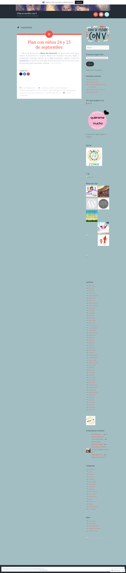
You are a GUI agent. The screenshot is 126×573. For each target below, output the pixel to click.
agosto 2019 (92, 298)
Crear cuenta (92, 521)
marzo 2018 (92, 318)
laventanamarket (61, 88)
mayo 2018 (92, 313)
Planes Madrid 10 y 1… (97, 455)
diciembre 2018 (93, 303)
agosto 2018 (92, 308)
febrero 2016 (92, 380)
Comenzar (79, 2)
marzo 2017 (92, 348)
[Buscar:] (97, 47)
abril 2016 (91, 375)
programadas (24, 61)
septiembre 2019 (93, 295)
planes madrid (92, 494)
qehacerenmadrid (55, 90)
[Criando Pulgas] (91, 192)
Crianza (91, 472)
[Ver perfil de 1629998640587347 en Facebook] (87, 103)
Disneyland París (93, 80)
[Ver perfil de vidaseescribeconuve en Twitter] (89, 103)
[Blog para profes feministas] (103, 228)
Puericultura (92, 501)
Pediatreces (92, 487)
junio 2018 (91, 310)
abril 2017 (91, 345)
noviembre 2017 (93, 328)
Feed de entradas (93, 526)
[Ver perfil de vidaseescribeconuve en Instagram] (91, 103)
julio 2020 (91, 288)
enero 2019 (92, 300)
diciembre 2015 (93, 385)
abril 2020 (91, 291)
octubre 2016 (92, 360)
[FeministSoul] (103, 216)
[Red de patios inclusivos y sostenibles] (91, 204)
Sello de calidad (93, 506)
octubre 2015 (92, 390)
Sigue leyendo (57, 63)
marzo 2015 (92, 407)
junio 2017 (91, 340)
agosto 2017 (92, 335)
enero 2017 (92, 353)
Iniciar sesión (92, 523)
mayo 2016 (92, 372)
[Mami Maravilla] (91, 216)
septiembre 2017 (93, 333)
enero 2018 (92, 323)
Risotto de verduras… (97, 444)
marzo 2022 (92, 286)
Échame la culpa (93, 92)
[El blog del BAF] (103, 192)
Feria (51, 58)
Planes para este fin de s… (99, 457)
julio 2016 (91, 367)
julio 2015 (91, 397)
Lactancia (91, 479)
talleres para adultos (37, 93)
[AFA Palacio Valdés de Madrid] (103, 241)
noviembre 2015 (93, 387)
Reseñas (91, 504)
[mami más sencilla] (103, 204)
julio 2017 (91, 338)
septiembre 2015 (93, 392)
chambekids (45, 88)
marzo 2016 (92, 377)
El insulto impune (93, 82)
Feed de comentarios (94, 528)
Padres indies (92, 484)
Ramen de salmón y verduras (97, 89)
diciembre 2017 (93, 325)
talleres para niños (53, 93)
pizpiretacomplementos (27, 90)
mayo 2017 (92, 343)
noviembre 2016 (93, 358)
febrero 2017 (92, 350)
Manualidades (92, 482)
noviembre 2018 (93, 305)
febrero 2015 (92, 410)
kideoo (52, 88)
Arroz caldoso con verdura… (99, 447)
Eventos (91, 477)
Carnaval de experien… (98, 439)
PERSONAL (92, 489)
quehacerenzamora (69, 90)
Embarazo (91, 474)
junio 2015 (91, 400)
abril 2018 (91, 315)
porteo (90, 499)
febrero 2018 (92, 320)
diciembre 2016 (93, 355)
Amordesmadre (95, 449)
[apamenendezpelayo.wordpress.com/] (91, 240)
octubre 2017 (92, 330)
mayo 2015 (92, 402)
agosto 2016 (92, 365)
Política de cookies (43, 570)
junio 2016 (91, 370)
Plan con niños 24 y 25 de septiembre (49, 44)
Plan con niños (42, 90)
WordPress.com (93, 531)
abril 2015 (91, 405)
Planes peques (93, 496)
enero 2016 (92, 382)
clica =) (90, 64)
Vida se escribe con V (27, 13)
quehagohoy (23, 93)
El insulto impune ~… (97, 434)
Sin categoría (92, 509)
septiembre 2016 (93, 362)
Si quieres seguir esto (94, 54)
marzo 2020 (92, 293)
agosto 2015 (92, 395)
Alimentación (92, 469)
